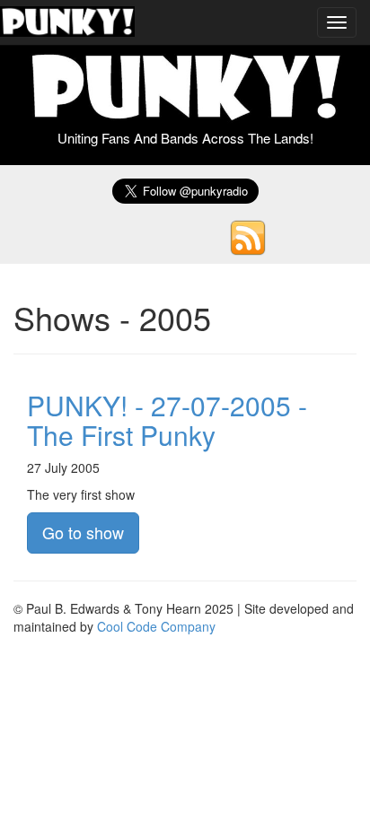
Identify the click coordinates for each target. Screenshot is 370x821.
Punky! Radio (67, 22)
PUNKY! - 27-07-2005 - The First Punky (167, 420)
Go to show (83, 532)
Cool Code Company (156, 626)
